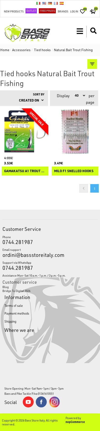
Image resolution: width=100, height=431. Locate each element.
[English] (44, 3)
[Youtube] (28, 406)
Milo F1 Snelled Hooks (73, 171)
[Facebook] (41, 406)
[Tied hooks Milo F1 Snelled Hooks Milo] (75, 131)
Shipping (10, 321)
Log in (74, 11)
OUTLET (31, 10)
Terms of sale (13, 305)
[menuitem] (49, 287)
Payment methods (16, 313)
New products (14, 11)
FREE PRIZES (47, 10)
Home (4, 49)
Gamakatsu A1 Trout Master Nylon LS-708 (25, 171)
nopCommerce (75, 422)
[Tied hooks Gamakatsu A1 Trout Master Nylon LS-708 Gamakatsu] (25, 131)
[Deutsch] (50, 3)
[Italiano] (38, 3)
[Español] (62, 3)
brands (63, 11)
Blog (5, 287)
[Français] (56, 3)
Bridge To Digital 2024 (16, 291)
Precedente (83, 188)
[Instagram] (54, 406)
